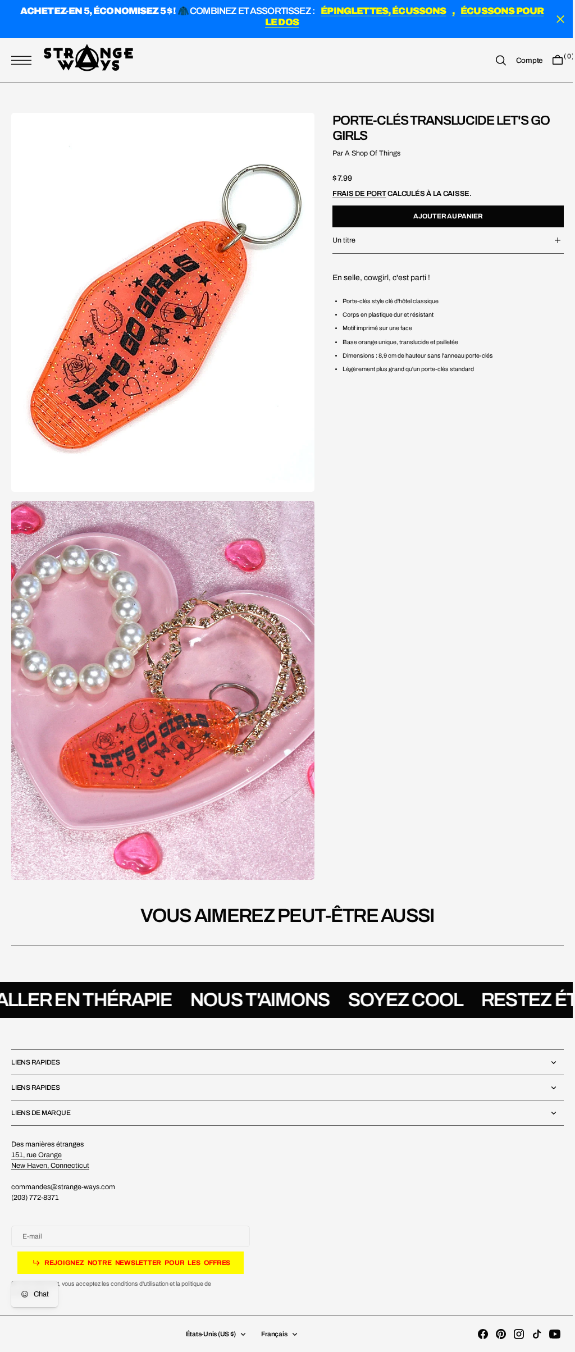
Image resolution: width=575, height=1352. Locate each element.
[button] (24, 61)
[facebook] (474, 1334)
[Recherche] (492, 60)
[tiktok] (528, 1334)
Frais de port (351, 194)
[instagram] (510, 1334)
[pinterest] (492, 1334)
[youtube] (546, 1334)
